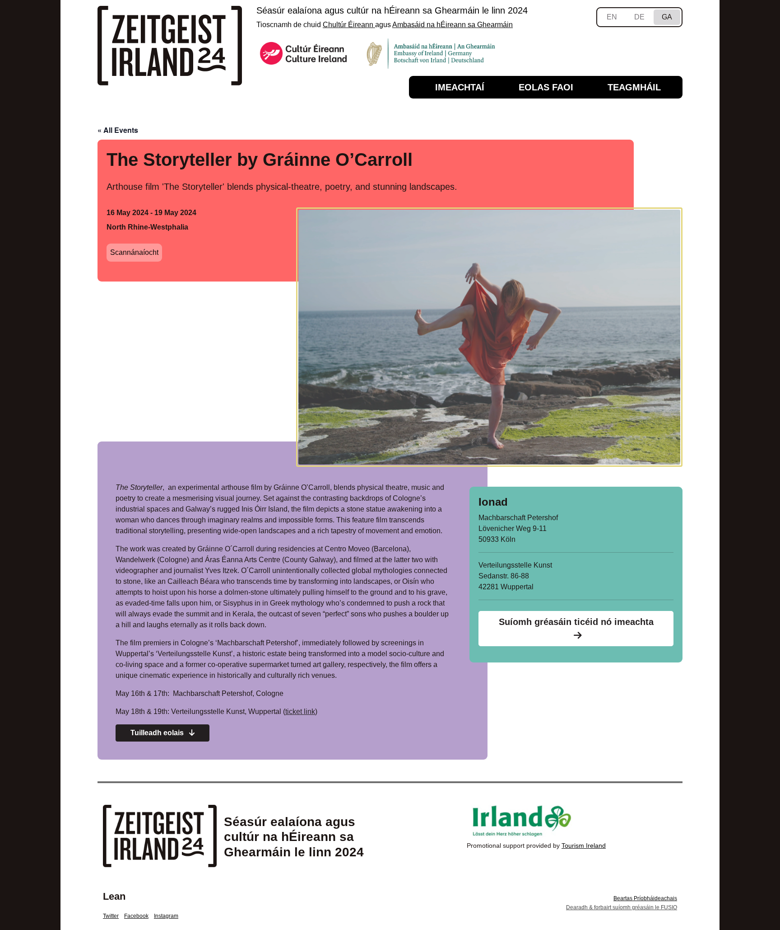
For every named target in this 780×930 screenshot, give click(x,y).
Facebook (136, 916)
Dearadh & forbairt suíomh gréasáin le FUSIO (621, 907)
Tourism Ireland (584, 845)
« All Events (118, 130)
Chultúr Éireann (349, 24)
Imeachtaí (459, 87)
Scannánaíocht (134, 252)
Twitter (111, 916)
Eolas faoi (546, 87)
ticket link (300, 711)
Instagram (166, 916)
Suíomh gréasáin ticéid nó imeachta (576, 622)
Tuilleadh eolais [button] (158, 733)
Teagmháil (634, 87)
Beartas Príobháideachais (645, 898)
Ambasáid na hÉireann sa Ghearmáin (452, 24)
